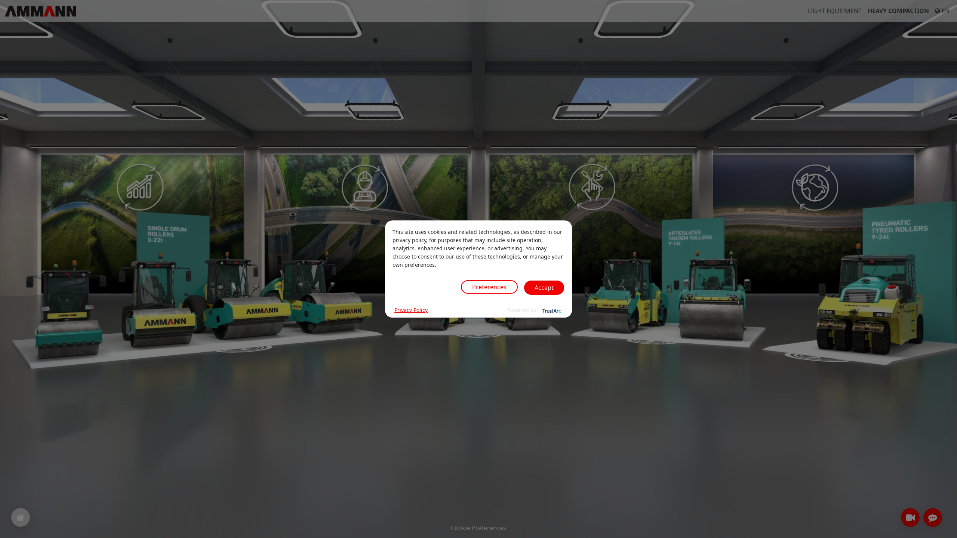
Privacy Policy (411, 309)
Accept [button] (544, 288)
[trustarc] (551, 310)
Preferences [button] (489, 287)
